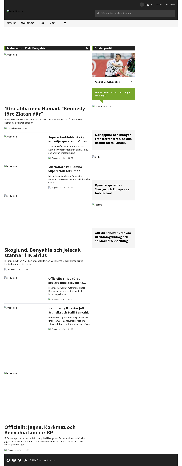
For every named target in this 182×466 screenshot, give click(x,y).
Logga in (148, 4)
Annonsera (170, 4)
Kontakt (159, 4)
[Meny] (65, 23)
